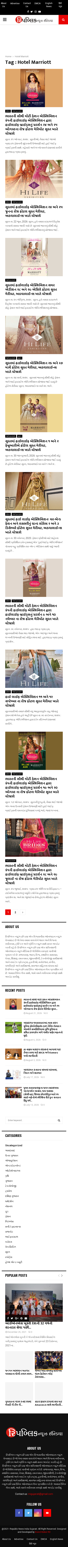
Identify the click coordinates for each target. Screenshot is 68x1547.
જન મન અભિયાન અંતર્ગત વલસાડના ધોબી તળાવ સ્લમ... (19, 1372)
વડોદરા (8, 1241)
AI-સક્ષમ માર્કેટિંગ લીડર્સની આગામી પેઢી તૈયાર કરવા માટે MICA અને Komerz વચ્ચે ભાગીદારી (42, 1053)
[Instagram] (38, 1513)
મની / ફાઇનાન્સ (13, 1226)
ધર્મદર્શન (9, 1201)
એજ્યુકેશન (11, 1160)
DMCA (37, 3)
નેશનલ (9, 1206)
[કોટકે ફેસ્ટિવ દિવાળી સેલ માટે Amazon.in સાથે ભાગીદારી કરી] (49, 1391)
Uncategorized (13, 1145)
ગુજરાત (9, 1181)
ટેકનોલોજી (10, 1186)
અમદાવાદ (10, 1150)
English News (48, 5)
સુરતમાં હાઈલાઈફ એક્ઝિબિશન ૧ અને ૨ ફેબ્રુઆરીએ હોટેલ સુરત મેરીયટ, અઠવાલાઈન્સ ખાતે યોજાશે (32, 445)
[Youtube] (47, 1513)
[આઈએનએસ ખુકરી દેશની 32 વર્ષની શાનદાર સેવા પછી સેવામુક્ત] (34, 1303)
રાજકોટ (9, 1231)
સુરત (19, 358)
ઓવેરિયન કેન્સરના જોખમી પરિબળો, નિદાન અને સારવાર (40, 1071)
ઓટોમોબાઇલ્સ (12, 1170)
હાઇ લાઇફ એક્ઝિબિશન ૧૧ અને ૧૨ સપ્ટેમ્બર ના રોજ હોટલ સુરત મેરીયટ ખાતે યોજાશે (32, 701)
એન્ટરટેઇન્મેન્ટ (13, 1165)
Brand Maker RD (43, 1532)
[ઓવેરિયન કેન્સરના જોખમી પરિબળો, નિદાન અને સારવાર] (13, 1074)
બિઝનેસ (9, 1221)
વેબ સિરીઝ (10, 1246)
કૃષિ (7, 1175)
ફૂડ (6, 1211)
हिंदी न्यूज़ (60, 5)
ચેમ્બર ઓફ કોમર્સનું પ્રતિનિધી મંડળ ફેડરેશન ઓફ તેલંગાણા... (48, 1374)
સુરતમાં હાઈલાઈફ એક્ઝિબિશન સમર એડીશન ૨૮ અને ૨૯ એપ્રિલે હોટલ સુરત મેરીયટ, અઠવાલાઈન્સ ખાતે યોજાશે (31, 289)
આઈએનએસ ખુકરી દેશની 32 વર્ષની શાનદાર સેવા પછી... (28, 1325)
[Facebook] (19, 1513)
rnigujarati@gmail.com (40, 1494)
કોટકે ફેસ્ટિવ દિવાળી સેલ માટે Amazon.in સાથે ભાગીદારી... (48, 1403)
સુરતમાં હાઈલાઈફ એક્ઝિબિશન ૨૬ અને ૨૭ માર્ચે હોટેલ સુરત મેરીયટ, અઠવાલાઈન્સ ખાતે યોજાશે (34, 367)
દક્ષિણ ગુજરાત (12, 1196)
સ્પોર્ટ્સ (8, 1257)
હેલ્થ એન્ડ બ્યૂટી (13, 1262)
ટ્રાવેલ (8, 1191)
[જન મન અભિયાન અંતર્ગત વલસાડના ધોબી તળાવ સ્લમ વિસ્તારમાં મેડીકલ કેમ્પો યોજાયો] (19, 1360)
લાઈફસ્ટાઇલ (17, 111)
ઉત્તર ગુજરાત (11, 1155)
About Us (3, 5)
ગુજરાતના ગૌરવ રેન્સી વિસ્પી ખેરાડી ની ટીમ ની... (18, 1403)
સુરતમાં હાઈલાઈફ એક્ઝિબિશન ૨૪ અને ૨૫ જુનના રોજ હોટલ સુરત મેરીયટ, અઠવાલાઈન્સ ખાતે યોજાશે (34, 211)
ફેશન (8, 111)
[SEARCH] (59, 1120)
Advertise (15, 3)
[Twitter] (28, 1513)
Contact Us (27, 5)
